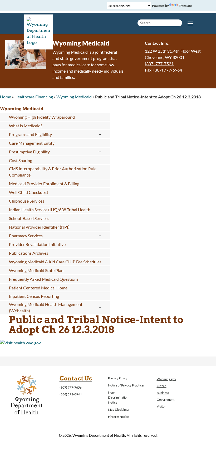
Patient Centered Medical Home (38, 287)
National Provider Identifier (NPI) (39, 226)
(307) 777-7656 (71, 387)
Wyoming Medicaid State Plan (36, 270)
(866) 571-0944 (71, 394)
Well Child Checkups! (28, 192)
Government (165, 399)
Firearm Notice (118, 417)
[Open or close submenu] (100, 134)
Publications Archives (28, 252)
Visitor (161, 406)
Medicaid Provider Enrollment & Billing (44, 183)
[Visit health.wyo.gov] (20, 342)
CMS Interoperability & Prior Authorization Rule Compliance (52, 171)
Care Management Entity (32, 142)
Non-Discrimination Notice (118, 397)
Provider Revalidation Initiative (37, 244)
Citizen (161, 386)
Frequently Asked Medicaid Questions (43, 279)
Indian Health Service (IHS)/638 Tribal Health (49, 209)
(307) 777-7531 (159, 63)
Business (163, 393)
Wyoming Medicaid (74, 96)
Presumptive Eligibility (29, 151)
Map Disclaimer (119, 409)
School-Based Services (29, 218)
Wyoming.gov (166, 379)
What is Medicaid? (25, 125)
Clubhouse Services (26, 200)
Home (5, 96)
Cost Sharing (20, 160)
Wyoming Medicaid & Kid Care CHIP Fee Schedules (55, 261)
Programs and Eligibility (30, 134)
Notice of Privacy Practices (126, 385)
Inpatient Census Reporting (34, 296)
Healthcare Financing (33, 96)
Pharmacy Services (26, 235)
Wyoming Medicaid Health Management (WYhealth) (45, 307)
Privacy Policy (117, 378)
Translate (185, 6)
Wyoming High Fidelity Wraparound (42, 116)
